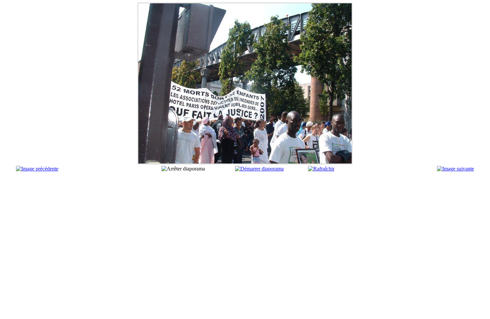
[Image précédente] (37, 169)
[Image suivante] (455, 169)
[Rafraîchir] (321, 169)
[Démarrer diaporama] (259, 169)
